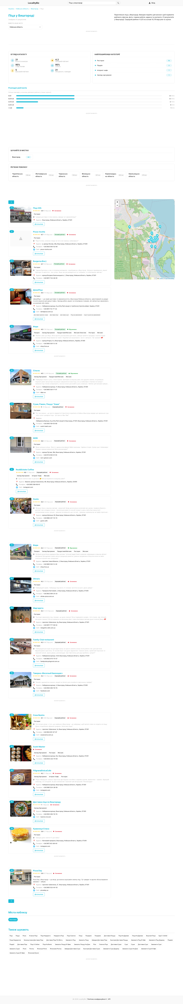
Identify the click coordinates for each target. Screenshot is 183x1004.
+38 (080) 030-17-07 (50, 389)
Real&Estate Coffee (25, 469)
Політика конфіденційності (97, 999)
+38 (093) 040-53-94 (50, 246)
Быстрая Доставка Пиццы (119, 940)
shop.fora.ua (44, 346)
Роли (24, 949)
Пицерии (98, 936)
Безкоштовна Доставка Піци (33, 940)
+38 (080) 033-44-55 (50, 887)
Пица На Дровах (137, 936)
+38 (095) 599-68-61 (33, 484)
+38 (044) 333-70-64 (50, 759)
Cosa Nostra (38, 715)
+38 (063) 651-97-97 (50, 732)
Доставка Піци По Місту (54, 940)
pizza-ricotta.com (46, 249)
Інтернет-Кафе (37, 476)
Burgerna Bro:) (39, 261)
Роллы (31, 949)
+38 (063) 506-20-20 (50, 593)
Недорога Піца (59, 936)
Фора (35, 326)
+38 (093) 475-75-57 (50, 658)
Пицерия (88, 936)
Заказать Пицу (84, 940)
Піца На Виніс (47, 944)
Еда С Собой (163, 936)
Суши (133, 944)
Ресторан (37, 214)
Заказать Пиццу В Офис (63, 944)
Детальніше (39, 224)
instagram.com (28, 487)
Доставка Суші (143, 944)
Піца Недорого (46, 936)
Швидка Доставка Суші (72, 949)
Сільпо (36, 370)
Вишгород (34, 9)
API (109, 999)
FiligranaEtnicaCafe (42, 770)
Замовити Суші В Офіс (148, 949)
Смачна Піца (103, 944)
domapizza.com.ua (46, 311)
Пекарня (37, 332)
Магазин (100, 332)
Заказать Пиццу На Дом (82, 944)
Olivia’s (36, 579)
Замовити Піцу (71, 940)
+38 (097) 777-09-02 (50, 625)
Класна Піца (33, 936)
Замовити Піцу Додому (156, 940)
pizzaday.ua (44, 890)
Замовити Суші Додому (111, 949)
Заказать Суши (15, 949)
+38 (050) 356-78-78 (50, 688)
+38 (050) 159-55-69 (50, 423)
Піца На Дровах (124, 936)
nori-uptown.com (46, 458)
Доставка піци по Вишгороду (47, 802)
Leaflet (161, 278)
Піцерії (12, 944)
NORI (35, 438)
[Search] (118, 3)
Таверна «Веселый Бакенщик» (48, 673)
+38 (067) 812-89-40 (50, 843)
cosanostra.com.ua (46, 735)
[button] (157, 236)
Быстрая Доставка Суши (91, 949)
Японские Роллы (55, 949)
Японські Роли (42, 949)
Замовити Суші (156, 944)
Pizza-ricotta (39, 232)
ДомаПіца (38, 290)
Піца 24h (37, 208)
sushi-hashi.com (45, 426)
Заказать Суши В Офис (17, 953)
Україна (11, 9)
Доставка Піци (22, 944)
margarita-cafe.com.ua (47, 628)
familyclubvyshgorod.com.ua (49, 661)
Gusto (36, 499)
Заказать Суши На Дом (130, 949)
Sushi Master (39, 747)
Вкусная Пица (150, 936)
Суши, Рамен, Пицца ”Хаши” (46, 404)
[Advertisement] (91, 37)
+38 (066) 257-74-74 (50, 518)
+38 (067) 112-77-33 (50, 309)
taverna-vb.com (45, 817)
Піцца (17, 936)
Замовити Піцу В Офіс (138, 940)
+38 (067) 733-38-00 (50, 278)
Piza (94, 944)
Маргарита (38, 608)
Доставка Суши (116, 944)
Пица (80, 936)
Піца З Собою (35, 944)
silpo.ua (43, 392)
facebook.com (45, 691)
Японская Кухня (33, 953)
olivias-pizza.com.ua (47, 596)
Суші (126, 944)
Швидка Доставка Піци (99, 940)
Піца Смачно (71, 936)
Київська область (22, 9)
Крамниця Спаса (41, 829)
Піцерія (170, 940)
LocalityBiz (33, 3)
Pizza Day (37, 871)
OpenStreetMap (169, 278)
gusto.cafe (44, 521)
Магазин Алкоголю (80, 332)
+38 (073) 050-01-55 (50, 455)
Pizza (24, 936)
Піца (11, 936)
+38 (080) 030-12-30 (50, 343)
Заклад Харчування (48, 332)
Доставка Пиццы (109, 936)
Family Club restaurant (43, 640)
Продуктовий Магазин (64, 332)
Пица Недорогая (15, 940)
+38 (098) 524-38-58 (50, 787)
